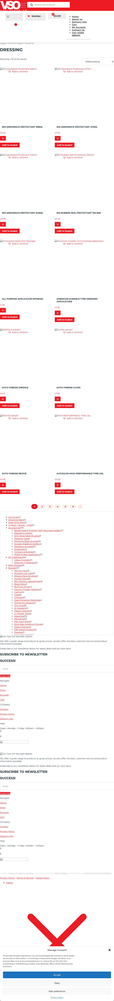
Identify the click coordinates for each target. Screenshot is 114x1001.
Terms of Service (25, 878)
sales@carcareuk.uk (10, 739)
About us (77, 19)
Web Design (61, 873)
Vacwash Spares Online (20, 873)
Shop (2, 690)
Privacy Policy (57, 997)
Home (75, 16)
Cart (74, 24)
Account (4, 695)
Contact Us (78, 30)
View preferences (57, 991)
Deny (57, 983)
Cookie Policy (42, 878)
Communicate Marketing (97, 873)
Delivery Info (79, 22)
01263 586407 (7, 733)
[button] (109, 949)
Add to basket (10, 145)
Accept (57, 975)
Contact (4, 709)
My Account (79, 27)
